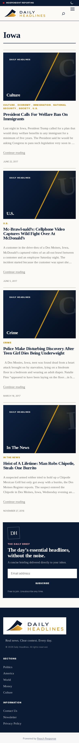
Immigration (42, 105)
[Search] (63, 13)
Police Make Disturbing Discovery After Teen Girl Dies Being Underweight (38, 350)
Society (24, 108)
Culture (9, 105)
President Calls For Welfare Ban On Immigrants (35, 116)
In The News (11, 457)
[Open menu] (72, 13)
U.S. (35, 108)
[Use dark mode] (71, 3)
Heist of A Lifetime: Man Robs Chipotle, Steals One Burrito (39, 465)
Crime (7, 342)
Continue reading (14, 152)
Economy (24, 105)
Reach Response (46, 738)
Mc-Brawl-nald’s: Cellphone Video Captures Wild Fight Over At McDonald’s (34, 233)
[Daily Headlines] (24, 13)
